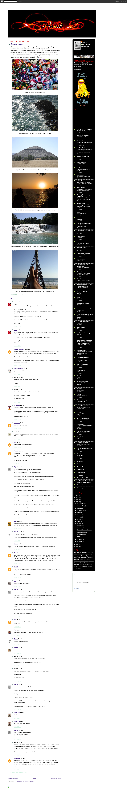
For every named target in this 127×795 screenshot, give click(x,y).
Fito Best (79, 237)
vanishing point (81, 413)
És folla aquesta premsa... (84, 464)
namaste (79, 388)
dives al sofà (80, 336)
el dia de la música (82, 395)
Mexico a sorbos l (81, 534)
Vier (15, 630)
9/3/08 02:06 (17, 518)
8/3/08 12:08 (17, 419)
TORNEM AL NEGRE (82, 420)
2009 (77, 499)
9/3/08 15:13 (17, 563)
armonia (79, 242)
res (78, 218)
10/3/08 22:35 (17, 709)
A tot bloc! (80, 279)
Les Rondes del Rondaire (84, 448)
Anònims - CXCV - (81, 136)
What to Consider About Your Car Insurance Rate (84, 352)
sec (78, 414)
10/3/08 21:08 (17, 681)
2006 (77, 546)
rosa (15, 581)
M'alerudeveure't (82, 564)
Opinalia (76, 557)
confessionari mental (83, 168)
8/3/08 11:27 (17, 374)
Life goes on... (80, 390)
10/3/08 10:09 (17, 627)
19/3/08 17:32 (17, 769)
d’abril (79, 521)
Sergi (15, 521)
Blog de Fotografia (82, 442)
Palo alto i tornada (81, 213)
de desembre (80, 503)
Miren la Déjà (77, 69)
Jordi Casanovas (18, 368)
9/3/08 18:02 (17, 577)
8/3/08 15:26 (17, 439)
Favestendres (81, 472)
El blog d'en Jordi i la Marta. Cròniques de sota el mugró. (84, 142)
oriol (15, 442)
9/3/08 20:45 (17, 586)
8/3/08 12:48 (17, 428)
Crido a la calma (81, 527)
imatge (78, 536)
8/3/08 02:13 (17, 346)
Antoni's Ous (81, 467)
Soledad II (79, 304)
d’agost (79, 512)
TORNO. (79, 293)
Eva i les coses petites (83, 431)
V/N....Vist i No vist (82, 364)
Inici (34, 778)
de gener (79, 541)
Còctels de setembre (82, 287)
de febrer (79, 539)
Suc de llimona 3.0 (82, 478)
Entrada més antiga (56, 778)
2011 (77, 495)
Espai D (79, 180)
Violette (16, 451)
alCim (79, 212)
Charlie (16, 639)
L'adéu (79, 457)
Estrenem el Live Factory (83, 176)
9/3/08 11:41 (17, 541)
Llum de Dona (77, 552)
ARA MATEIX (81, 188)
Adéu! (78, 328)
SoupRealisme (81, 437)
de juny (79, 517)
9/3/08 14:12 (17, 549)
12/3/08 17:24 (17, 755)
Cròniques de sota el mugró (81, 561)
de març (79, 523)
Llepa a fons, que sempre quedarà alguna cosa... (83, 274)
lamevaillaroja (81, 370)
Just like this (80, 260)
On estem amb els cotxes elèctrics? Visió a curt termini (84, 183)
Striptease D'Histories (83, 291)
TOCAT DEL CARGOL (83, 418)
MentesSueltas (81, 247)
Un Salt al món (81, 148)
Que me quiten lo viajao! (84, 487)
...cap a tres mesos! (82, 360)
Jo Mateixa (17, 405)
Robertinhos (17, 531)
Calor (78, 249)
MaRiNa (16, 567)
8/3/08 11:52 (17, 402)
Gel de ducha (82, 557)
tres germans (80, 525)
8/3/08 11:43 (17, 386)
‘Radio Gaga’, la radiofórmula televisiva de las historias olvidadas (84, 206)
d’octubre (79, 508)
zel (15, 431)
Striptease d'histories (83, 562)
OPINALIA (80, 461)
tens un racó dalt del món (84, 129)
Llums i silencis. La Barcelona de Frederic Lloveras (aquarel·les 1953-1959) (84, 151)
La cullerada (80, 175)
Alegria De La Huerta (83, 156)
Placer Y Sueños (82, 485)
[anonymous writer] (19, 349)
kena (15, 302)
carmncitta (17, 423)
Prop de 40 (80, 475)
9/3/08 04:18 (17, 528)
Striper (16, 544)
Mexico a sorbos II (82, 532)
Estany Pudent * (81, 310)
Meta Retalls (80, 424)
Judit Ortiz (17, 712)
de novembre (80, 506)
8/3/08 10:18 (17, 365)
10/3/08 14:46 (17, 644)
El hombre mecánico (83, 405)
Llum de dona (81, 236)
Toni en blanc (81, 203)
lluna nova (79, 219)
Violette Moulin (81, 327)
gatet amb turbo (81, 350)
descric (79, 394)
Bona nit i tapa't (81, 162)
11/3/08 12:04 (17, 727)
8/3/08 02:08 (17, 326)
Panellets (79, 323)
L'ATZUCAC (17, 758)
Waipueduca (80, 469)
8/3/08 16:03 (17, 447)
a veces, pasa (81, 259)
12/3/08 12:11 (17, 739)
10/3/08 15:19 (17, 653)
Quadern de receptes (83, 321)
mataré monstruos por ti (84, 309)
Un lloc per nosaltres (83, 135)
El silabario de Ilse (82, 381)
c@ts (78, 297)
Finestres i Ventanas (83, 376)
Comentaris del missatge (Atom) (24, 781)
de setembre (80, 510)
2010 (77, 497)
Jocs (78, 438)
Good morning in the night (85, 314)
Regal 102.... (80, 377)
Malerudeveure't (81, 272)
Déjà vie (16, 467)
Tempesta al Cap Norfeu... (83, 444)
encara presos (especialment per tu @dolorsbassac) (84, 190)
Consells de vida (81, 226)
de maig (79, 519)
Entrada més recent (13, 778)
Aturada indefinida (81, 299)
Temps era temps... (82, 432)
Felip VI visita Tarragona (83, 267)
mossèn (16, 647)
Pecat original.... (81, 366)
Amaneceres (80, 232)
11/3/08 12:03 (17, 718)
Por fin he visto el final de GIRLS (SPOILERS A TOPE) (84, 198)
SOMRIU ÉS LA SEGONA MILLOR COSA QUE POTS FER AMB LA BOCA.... (84, 342)
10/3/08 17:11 (17, 665)
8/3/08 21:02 (17, 463)
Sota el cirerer (80, 158)
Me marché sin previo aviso (84, 530)
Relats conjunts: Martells (83, 280)
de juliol (79, 514)
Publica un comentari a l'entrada (18, 772)
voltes (78, 449)
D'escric (76, 564)
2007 (77, 544)
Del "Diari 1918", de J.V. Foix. (84, 131)
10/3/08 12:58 (17, 635)
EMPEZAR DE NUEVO (83, 243)
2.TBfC (79, 371)
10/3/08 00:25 (17, 616)
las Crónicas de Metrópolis (85, 230)
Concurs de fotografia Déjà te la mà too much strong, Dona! (83, 64)
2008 (77, 502)
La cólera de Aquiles (83, 303)
